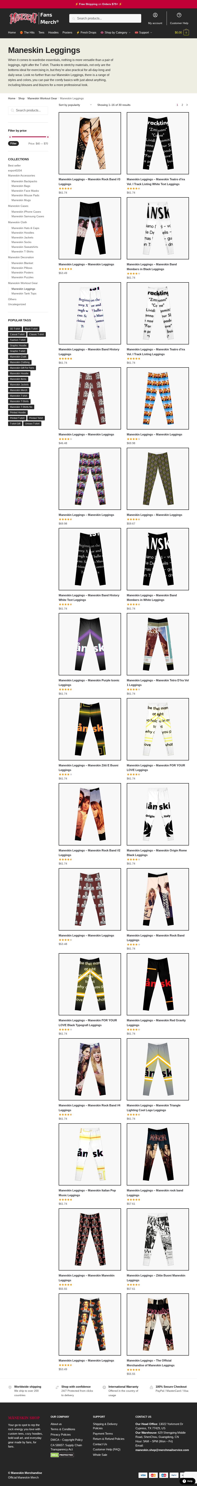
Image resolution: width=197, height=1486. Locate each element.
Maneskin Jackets (22, 237)
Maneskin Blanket (22, 263)
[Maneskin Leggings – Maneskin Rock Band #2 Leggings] (90, 814)
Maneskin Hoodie (19, 373)
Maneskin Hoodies (23, 232)
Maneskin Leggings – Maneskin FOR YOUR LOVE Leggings (156, 768)
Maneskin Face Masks (25, 190)
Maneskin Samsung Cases (28, 216)
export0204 (15, 170)
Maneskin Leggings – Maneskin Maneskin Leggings (86, 1278)
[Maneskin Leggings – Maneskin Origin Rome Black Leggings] (158, 814)
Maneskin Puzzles (22, 277)
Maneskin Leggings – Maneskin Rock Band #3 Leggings (89, 181)
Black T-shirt (31, 328)
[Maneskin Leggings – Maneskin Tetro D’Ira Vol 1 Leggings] (158, 644)
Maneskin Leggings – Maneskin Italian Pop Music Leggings (87, 1193)
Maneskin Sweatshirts (25, 246)
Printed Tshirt (36, 418)
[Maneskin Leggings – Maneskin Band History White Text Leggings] (90, 559)
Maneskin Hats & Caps (25, 228)
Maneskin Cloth (17, 222)
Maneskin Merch (18, 390)
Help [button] (189, 1481)
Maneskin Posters (22, 272)
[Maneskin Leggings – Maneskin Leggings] (90, 228)
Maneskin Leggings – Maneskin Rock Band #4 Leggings (89, 1108)
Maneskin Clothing (20, 362)
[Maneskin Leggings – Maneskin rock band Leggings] (158, 1154)
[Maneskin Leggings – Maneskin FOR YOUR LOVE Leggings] (158, 729)
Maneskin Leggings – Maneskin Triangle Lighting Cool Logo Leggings (153, 1108)
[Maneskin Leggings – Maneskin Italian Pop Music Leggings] (90, 1154)
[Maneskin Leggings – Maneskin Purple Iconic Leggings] (90, 644)
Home (11, 98)
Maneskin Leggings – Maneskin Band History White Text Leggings (89, 597)
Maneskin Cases (18, 205)
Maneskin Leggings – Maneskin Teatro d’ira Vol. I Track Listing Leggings (156, 352)
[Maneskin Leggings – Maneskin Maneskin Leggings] (90, 1239)
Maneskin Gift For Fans (22, 368)
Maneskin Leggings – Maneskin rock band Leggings (155, 1193)
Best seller (14, 165)
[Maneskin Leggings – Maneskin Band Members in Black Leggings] (158, 228)
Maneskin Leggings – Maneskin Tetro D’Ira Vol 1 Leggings (158, 683)
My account (155, 23)
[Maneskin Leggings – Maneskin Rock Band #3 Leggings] (90, 143)
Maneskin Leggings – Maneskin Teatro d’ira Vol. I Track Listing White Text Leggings (156, 181)
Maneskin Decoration (21, 257)
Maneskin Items (18, 379)
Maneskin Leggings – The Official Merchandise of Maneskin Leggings (150, 1363)
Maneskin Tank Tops (24, 293)
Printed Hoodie (18, 412)
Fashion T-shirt (17, 340)
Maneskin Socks (21, 242)
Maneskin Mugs (21, 200)
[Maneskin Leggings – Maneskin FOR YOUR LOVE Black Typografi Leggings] (90, 984)
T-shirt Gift (15, 423)
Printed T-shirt (17, 418)
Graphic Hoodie (18, 345)
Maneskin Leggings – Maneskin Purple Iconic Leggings (89, 683)
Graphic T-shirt (17, 351)
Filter (13, 143)
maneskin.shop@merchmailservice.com (162, 1450)
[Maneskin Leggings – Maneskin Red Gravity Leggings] (158, 984)
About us (56, 1424)
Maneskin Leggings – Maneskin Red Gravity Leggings (156, 1023)
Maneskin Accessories (21, 175)
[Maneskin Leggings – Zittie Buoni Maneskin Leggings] (158, 1239)
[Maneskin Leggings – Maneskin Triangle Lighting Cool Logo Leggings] (158, 1069)
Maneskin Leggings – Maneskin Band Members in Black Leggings (152, 267)
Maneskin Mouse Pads (25, 195)
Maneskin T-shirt (18, 395)
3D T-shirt (15, 328)
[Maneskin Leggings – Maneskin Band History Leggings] (90, 313)
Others (12, 299)
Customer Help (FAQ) (106, 1449)
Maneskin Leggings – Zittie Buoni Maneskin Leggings (156, 1278)
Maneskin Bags (21, 185)
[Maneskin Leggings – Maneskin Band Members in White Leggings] (158, 559)
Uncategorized (17, 304)
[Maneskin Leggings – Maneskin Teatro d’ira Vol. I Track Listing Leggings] (158, 313)
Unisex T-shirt (32, 423)
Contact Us (100, 1444)
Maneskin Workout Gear (42, 98)
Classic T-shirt (36, 334)
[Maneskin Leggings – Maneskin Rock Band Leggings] (158, 899)
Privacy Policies (61, 1434)
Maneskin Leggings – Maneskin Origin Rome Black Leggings (157, 853)
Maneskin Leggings (23, 288)
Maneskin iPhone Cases (26, 211)
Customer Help (179, 23)
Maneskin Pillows (22, 267)
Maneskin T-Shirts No (21, 407)
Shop (21, 98)
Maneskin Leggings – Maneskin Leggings (86, 264)
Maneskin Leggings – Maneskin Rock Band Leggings (155, 938)
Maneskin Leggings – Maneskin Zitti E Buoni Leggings (88, 768)
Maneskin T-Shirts (22, 251)
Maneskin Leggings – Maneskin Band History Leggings (89, 352)
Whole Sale (100, 1454)
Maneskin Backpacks (24, 181)
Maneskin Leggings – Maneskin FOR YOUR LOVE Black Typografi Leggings (88, 1023)
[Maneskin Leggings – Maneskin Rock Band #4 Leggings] (90, 1069)
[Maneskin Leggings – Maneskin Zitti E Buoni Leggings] (90, 729)
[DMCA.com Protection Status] (68, 1455)
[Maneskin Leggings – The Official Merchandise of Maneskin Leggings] (158, 1324)
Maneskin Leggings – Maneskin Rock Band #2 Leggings (89, 853)
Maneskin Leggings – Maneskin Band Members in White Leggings (152, 597)
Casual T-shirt (17, 334)
